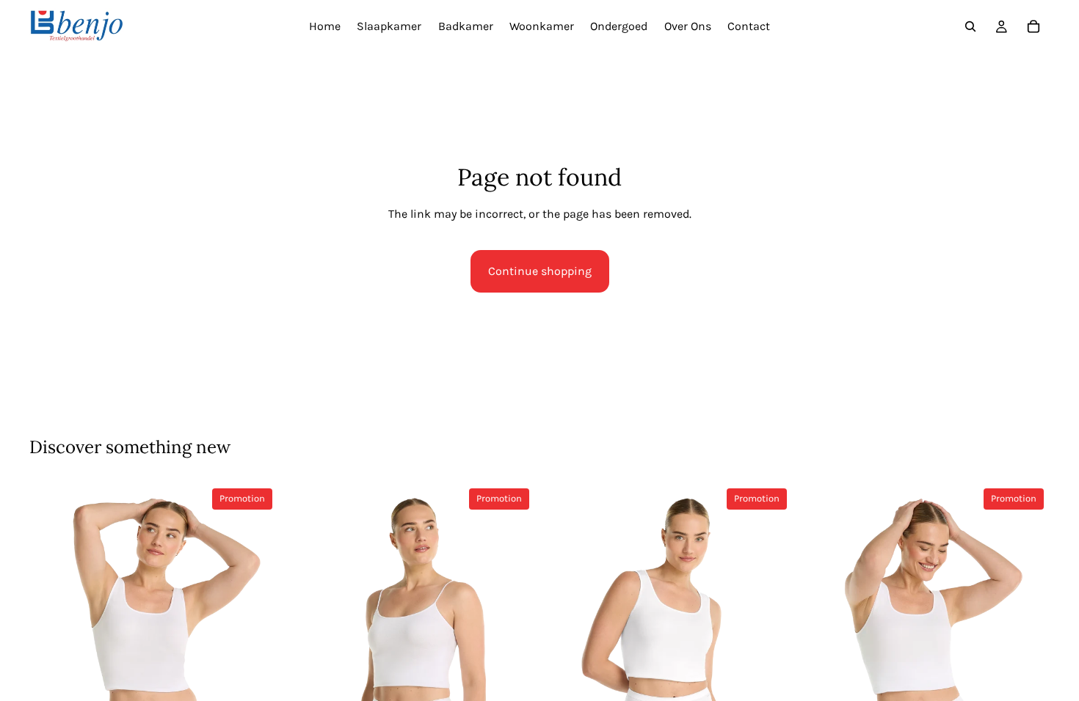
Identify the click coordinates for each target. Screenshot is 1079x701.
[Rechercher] (970, 26)
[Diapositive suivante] (256, 662)
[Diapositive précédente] (51, 662)
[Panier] (1033, 26)
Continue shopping (540, 271)
